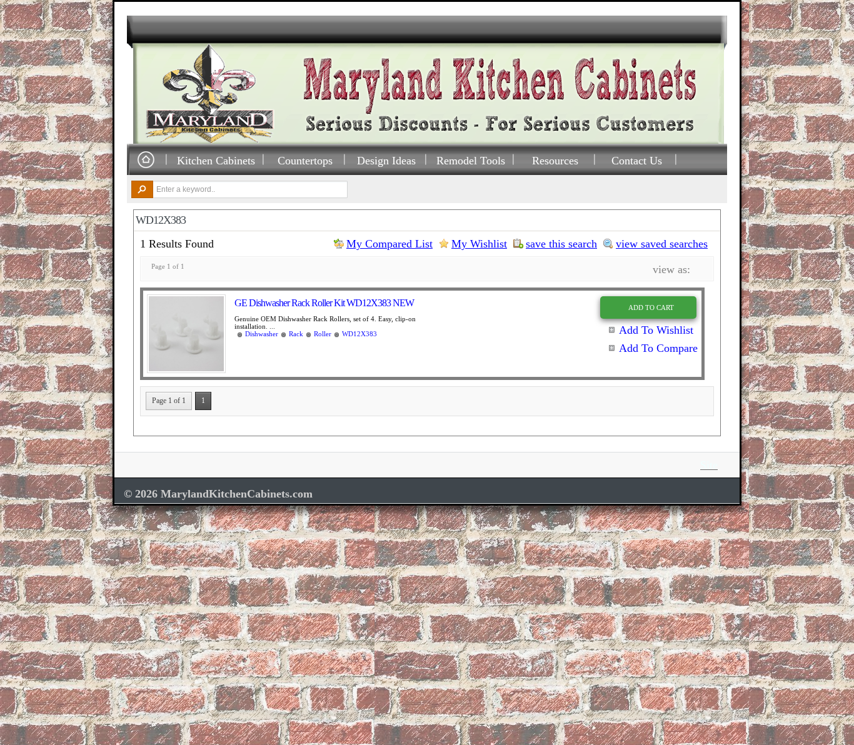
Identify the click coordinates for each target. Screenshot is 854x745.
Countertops (305, 160)
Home (145, 160)
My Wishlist (479, 244)
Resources (555, 160)
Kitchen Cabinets (216, 160)
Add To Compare (658, 348)
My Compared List (389, 244)
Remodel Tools (470, 160)
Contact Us (636, 160)
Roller (322, 334)
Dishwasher (261, 334)
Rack (296, 334)
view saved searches (662, 244)
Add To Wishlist (656, 330)
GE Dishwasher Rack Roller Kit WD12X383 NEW (324, 303)
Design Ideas (386, 160)
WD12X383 (359, 334)
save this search (561, 244)
